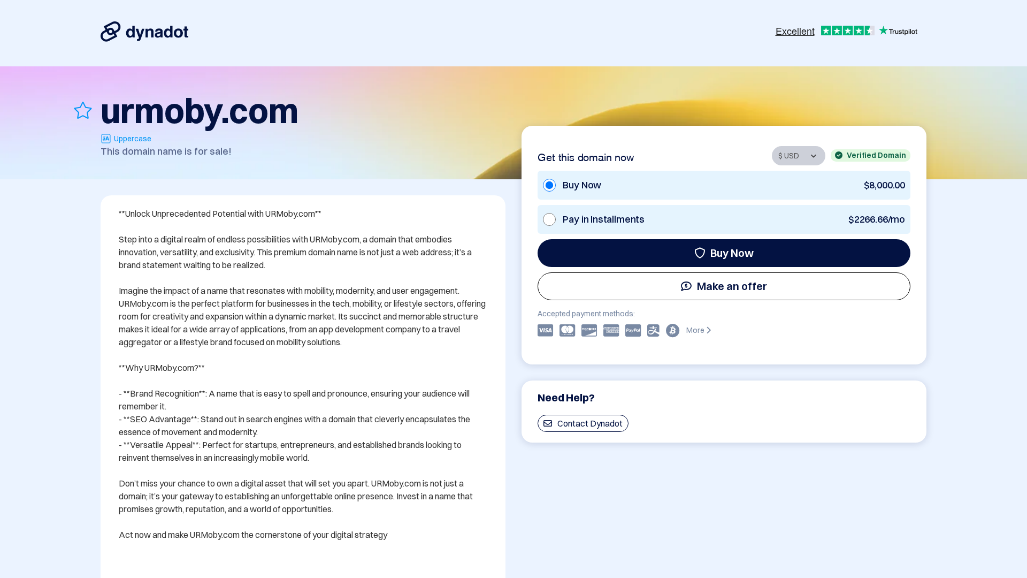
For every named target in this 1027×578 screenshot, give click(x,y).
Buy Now (732, 253)
